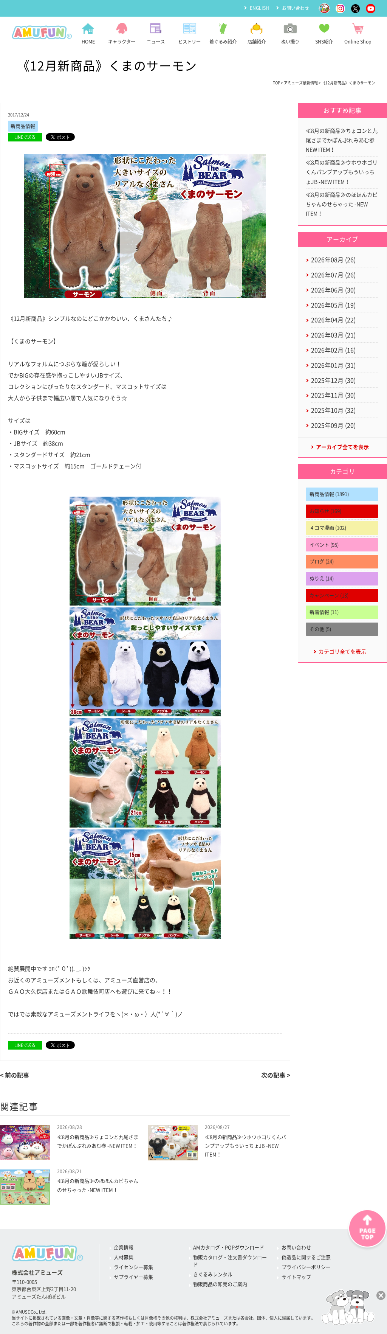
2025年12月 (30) (333, 380)
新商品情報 (23, 126)
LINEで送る (25, 137)
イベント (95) (324, 544)
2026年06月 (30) (333, 290)
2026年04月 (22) (333, 320)
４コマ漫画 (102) (328, 527)
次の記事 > (275, 1075)
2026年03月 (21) (333, 335)
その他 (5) (320, 629)
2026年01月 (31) (333, 365)
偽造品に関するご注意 (306, 1257)
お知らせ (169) (325, 511)
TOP (276, 83)
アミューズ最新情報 (301, 83)
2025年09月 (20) (333, 425)
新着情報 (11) (324, 612)
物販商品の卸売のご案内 (220, 1284)
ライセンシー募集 (133, 1267)
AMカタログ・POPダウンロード (228, 1247)
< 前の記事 (14, 1075)
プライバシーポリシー (306, 1267)
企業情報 (123, 1247)
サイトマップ (296, 1277)
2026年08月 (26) (333, 260)
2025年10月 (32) (333, 410)
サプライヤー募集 (133, 1277)
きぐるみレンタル (212, 1274)
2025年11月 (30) (333, 395)
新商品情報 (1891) (329, 494)
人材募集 (123, 1257)
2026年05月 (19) (333, 305)
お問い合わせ (295, 8)
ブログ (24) (322, 561)
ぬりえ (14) (322, 578)
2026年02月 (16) (333, 350)
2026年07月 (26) (333, 275)
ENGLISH (259, 8)
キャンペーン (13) (329, 595)
